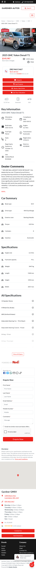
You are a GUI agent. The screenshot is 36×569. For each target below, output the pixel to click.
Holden (3, 552)
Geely (3, 555)
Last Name (6, 393)
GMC (17, 21)
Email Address (8, 401)
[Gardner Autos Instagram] (5, 2)
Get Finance (19, 84)
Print (32, 62)
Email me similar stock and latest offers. (17, 426)
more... (3, 191)
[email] (14, 373)
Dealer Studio (13, 567)
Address (17, 2)
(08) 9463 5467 (9, 501)
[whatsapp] (10, 373)
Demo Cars (10, 21)
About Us (22, 546)
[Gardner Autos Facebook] (2, 2)
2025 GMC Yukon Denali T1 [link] (9, 23)
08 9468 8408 (28, 2)
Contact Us (18, 531)
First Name (6, 385)
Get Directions (18, 536)
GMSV (3, 550)
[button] (32, 15)
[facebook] (4, 373)
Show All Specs (18, 354)
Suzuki (3, 546)
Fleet (21, 548)
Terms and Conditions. (21, 459)
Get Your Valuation (19, 92)
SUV (29, 21)
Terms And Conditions (26, 552)
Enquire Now (18, 439)
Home (3, 21)
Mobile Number (8, 409)
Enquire (19, 80)
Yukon (23, 21)
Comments (7, 416)
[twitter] (7, 373)
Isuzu (3, 548)
